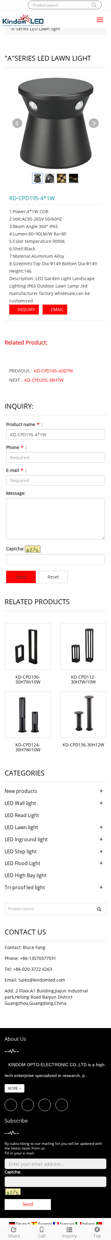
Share (14, 1236)
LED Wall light (20, 803)
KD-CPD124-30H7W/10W (27, 747)
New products (21, 791)
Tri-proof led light (25, 887)
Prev (17, 123)
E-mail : (16, 470)
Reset (53, 577)
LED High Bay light (26, 875)
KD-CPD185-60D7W (53, 371)
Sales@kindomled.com (41, 980)
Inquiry (69, 1236)
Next (94, 123)
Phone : (16, 447)
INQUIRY (25, 309)
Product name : (24, 424)
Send (21, 577)
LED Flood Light (22, 863)
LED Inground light (26, 839)
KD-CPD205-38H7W (44, 380)
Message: (16, 493)
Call (42, 1236)
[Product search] (99, 909)
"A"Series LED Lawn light (34, 29)
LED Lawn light (21, 827)
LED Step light (21, 851)
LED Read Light (22, 815)
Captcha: (15, 549)
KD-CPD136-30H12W (83, 745)
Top (97, 1236)
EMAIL (57, 309)
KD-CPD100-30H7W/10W (27, 679)
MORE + (14, 1088)
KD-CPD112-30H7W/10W (83, 679)
